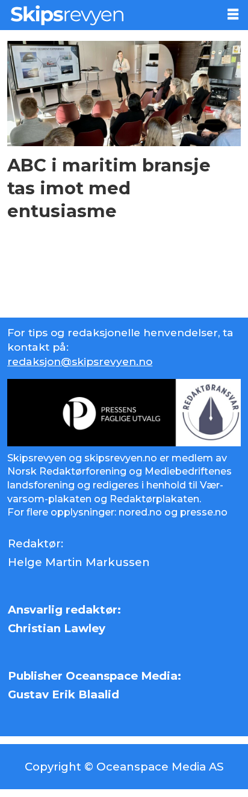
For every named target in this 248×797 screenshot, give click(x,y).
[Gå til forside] (108, 15)
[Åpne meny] (233, 14)
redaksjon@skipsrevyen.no (79, 361)
